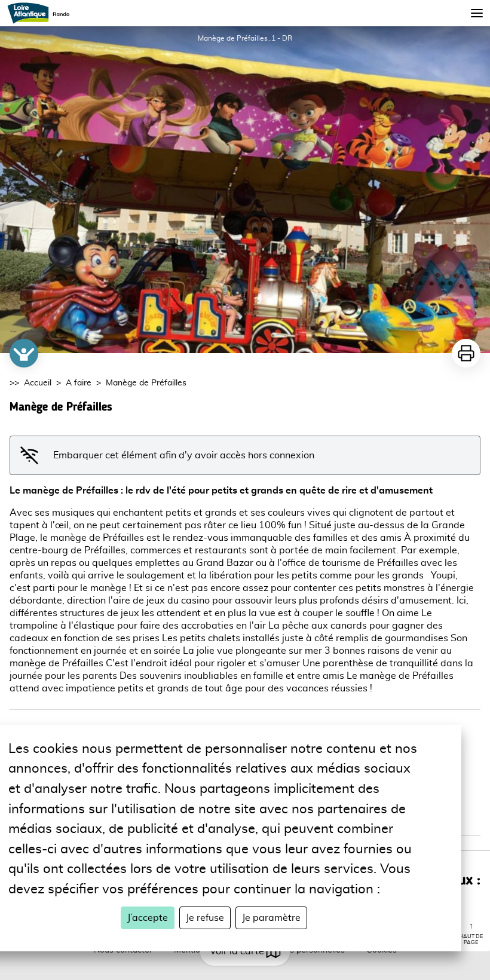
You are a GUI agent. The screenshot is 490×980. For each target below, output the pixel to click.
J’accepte (147, 918)
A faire (78, 383)
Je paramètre (271, 918)
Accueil (37, 383)
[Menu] (477, 13)
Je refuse (205, 918)
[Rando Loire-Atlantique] (42, 13)
